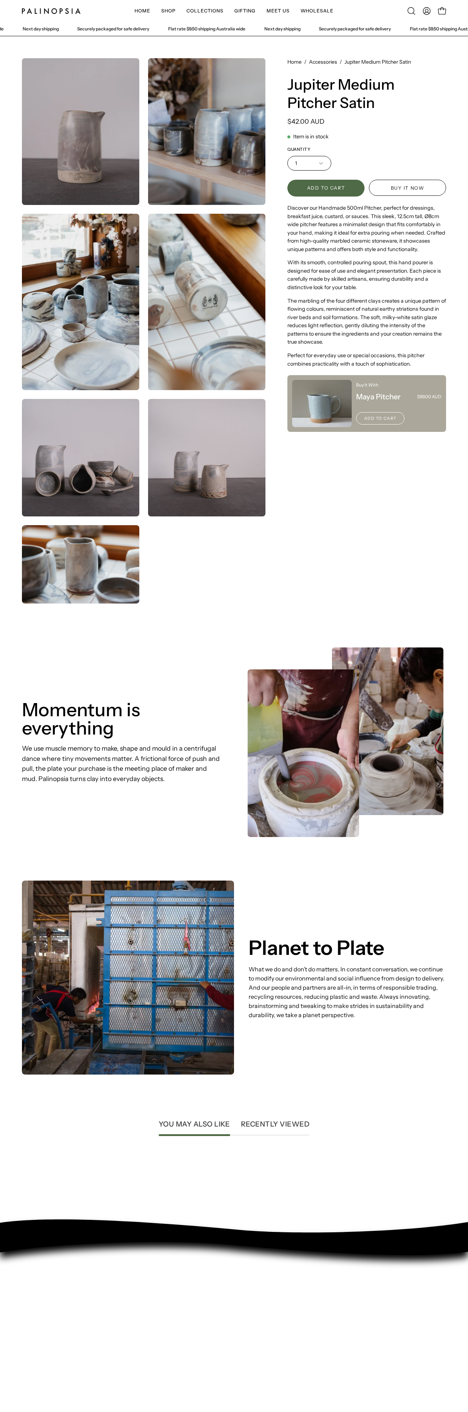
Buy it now (407, 188)
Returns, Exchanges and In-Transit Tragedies (82, 1336)
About (30, 1300)
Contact (33, 1288)
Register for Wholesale (53, 1348)
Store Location (41, 1312)
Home (294, 62)
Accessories (323, 62)
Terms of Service (44, 1324)
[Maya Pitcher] (322, 403)
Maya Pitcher (378, 396)
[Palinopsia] (51, 11)
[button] (168, 11)
